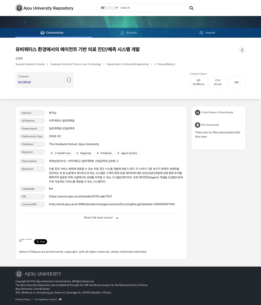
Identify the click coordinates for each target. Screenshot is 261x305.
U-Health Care (63, 153)
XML (236, 82)
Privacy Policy (22, 299)
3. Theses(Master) (164, 64)
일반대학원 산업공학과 (62, 128)
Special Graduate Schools (30, 64)
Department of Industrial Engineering (127, 64)
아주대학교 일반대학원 (62, 120)
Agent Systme (129, 153)
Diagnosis (85, 153)
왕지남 (52, 113)
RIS (198, 82)
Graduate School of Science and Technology (75, 64)
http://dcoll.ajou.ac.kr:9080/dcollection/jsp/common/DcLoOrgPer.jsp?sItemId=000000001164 (112, 204)
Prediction (106, 153)
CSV (218, 82)
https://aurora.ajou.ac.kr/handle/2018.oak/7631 (80, 196)
